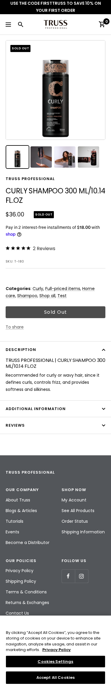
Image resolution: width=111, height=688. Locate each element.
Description (21, 349)
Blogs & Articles (21, 511)
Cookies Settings (55, 661)
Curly (38, 289)
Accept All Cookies (55, 677)
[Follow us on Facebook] (68, 576)
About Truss (18, 500)
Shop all (47, 296)
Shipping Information (83, 532)
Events (12, 532)
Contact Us (17, 613)
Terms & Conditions (26, 592)
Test (62, 296)
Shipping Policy (21, 581)
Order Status (75, 521)
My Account (74, 500)
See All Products (78, 511)
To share (15, 327)
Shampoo (27, 296)
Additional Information (36, 409)
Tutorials (14, 521)
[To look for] (20, 24)
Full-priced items (62, 289)
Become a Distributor (27, 542)
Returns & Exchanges (27, 603)
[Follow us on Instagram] (81, 576)
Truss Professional (30, 179)
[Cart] (101, 24)
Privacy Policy (19, 571)
